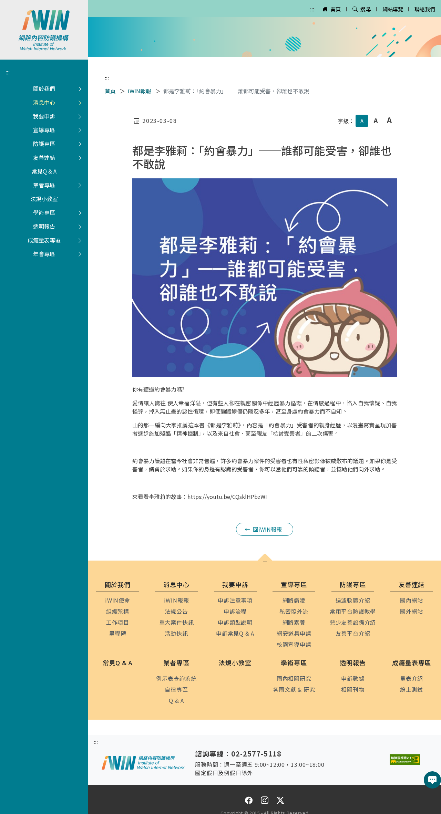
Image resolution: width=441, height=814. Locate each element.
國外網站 (411, 611)
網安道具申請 (294, 633)
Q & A (176, 700)
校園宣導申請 (294, 644)
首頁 (335, 9)
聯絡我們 (424, 9)
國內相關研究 (294, 678)
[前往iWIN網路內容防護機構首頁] (44, 30)
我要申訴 (44, 116)
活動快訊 (176, 633)
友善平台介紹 (353, 633)
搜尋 (365, 9)
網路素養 (294, 622)
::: (312, 9)
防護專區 (44, 143)
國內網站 (411, 600)
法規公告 (176, 611)
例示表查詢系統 (176, 678)
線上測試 (411, 689)
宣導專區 (44, 130)
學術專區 (44, 212)
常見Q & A (44, 171)
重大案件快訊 (176, 622)
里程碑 (117, 633)
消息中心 (44, 102)
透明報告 (44, 226)
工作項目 (117, 622)
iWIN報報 (139, 91)
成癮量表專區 (44, 240)
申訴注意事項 (235, 600)
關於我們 (44, 88)
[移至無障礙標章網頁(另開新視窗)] (405, 759)
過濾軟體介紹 (353, 600)
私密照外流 (293, 611)
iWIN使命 (117, 600)
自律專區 (176, 689)
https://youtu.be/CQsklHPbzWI (227, 496)
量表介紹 (411, 678)
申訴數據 (352, 678)
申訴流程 (235, 611)
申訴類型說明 (235, 622)
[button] (265, 562)
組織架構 (117, 611)
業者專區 (44, 185)
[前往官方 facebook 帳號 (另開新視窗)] (249, 800)
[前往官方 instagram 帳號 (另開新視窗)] (264, 800)
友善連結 (44, 157)
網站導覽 (392, 9)
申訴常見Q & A (235, 633)
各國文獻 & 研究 (294, 689)
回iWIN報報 (267, 529)
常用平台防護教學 (353, 611)
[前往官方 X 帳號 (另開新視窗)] (280, 800)
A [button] (361, 121)
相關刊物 (352, 689)
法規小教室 (44, 199)
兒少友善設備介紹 (353, 622)
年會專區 (44, 254)
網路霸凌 (294, 600)
